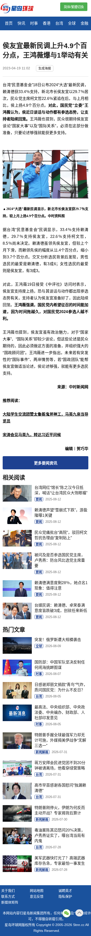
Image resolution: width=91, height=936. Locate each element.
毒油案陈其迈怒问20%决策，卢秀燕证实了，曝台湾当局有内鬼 (59, 835)
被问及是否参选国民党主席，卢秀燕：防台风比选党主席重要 (59, 560)
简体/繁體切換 (74, 7)
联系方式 (8, 896)
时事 (34, 23)
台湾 (59, 23)
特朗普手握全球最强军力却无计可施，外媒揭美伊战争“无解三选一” (60, 740)
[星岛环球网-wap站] (20, 9)
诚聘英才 (65, 891)
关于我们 (8, 891)
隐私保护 (65, 896)
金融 (84, 23)
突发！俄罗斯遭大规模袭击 (57, 640)
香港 (46, 23)
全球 (72, 23)
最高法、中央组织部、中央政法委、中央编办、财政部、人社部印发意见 (59, 712)
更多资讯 (45, 463)
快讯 (21, 23)
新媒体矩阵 (9, 902)
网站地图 (36, 891)
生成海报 (44, 68)
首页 (9, 23)
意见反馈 (36, 896)
